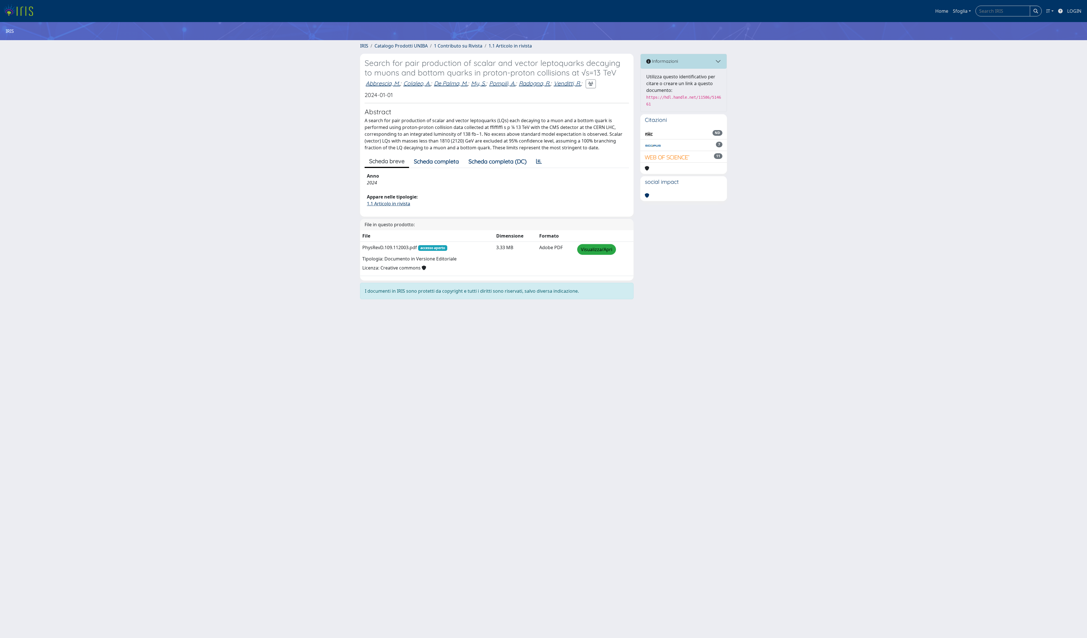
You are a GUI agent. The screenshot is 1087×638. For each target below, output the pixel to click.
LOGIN (1074, 11)
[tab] (539, 161)
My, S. (478, 83)
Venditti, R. (567, 83)
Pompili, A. (502, 83)
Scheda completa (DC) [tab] (497, 161)
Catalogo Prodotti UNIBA (401, 46)
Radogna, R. (534, 83)
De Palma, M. (451, 83)
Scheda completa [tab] (436, 161)
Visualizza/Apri (596, 249)
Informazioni (664, 61)
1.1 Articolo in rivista (510, 46)
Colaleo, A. (417, 83)
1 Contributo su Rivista (458, 46)
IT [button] (1048, 11)
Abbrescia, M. (383, 83)
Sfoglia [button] (960, 11)
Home (941, 11)
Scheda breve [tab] (387, 161)
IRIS (364, 46)
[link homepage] (20, 11)
